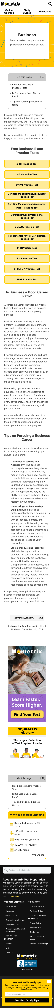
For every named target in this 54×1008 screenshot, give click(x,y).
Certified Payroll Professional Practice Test (27, 216)
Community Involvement (15, 920)
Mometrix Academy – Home (28, 618)
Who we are (38, 854)
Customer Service (37, 906)
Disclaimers (34, 932)
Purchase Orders (36, 911)
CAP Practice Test (27, 174)
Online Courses (9, 11)
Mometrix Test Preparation (25, 626)
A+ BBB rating (21, 850)
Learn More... (15, 896)
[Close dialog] (49, 981)
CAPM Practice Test (27, 185)
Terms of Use (35, 928)
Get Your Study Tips (27, 1000)
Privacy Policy (35, 923)
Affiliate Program (12, 924)
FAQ (7, 948)
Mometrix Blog (11, 936)
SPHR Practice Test (27, 279)
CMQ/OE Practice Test (27, 227)
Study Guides (27, 11)
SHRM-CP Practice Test (27, 269)
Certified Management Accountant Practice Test (27, 195)
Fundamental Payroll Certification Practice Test (27, 237)
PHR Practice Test (27, 248)
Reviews (9, 944)
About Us (9, 953)
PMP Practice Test (27, 258)
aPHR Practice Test (27, 164)
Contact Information (38, 915)
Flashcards (45, 11)
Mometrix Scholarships (39, 944)
